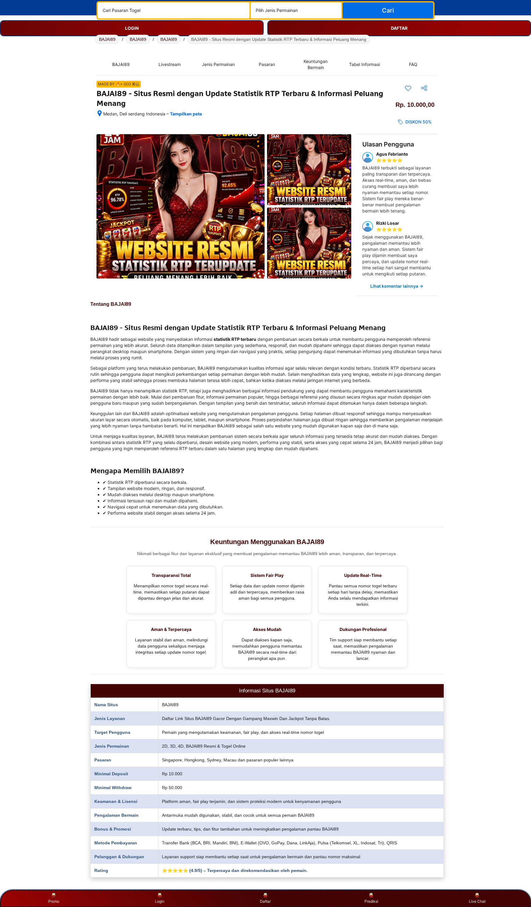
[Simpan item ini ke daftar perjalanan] (408, 88)
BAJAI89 (107, 39)
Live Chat (477, 901)
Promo (53, 901)
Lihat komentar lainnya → (396, 286)
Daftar (265, 901)
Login (159, 901)
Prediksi (371, 901)
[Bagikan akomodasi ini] (424, 88)
